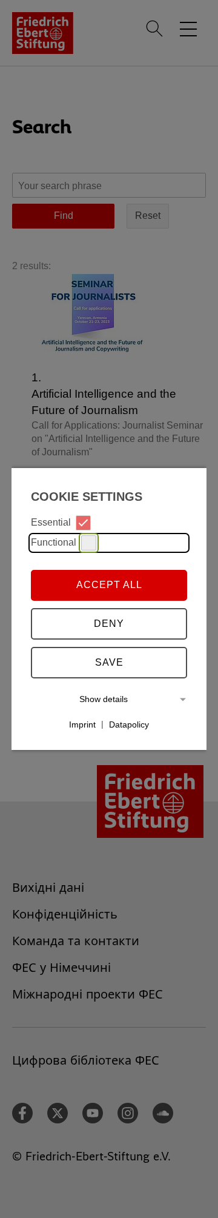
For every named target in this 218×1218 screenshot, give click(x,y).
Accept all (109, 585)
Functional (53, 542)
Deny (109, 623)
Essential (51, 522)
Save (109, 662)
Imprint (82, 724)
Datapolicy (129, 724)
